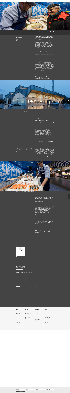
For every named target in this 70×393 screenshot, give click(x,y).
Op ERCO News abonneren (37, 323)
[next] (37, 189)
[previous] (32, 189)
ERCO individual (46, 321)
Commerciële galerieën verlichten (48, 313)
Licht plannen (26, 1)
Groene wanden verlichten (47, 317)
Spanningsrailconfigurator (18, 313)
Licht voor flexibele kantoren (48, 318)
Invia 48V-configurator (18, 314)
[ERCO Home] (17, 1)
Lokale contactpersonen (37, 319)
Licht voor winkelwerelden (27, 318)
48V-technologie (46, 322)
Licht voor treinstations (47, 325)
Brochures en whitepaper (18, 322)
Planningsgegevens (17, 321)
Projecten (23, 1)
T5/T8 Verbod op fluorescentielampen (48, 314)
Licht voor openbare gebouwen (28, 313)
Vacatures (36, 314)
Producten (20, 1)
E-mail (21, 272)
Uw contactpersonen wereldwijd (19, 269)
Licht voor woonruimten (27, 317)
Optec (42, 76)
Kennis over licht (27, 321)
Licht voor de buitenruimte (28, 314)
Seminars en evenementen (37, 320)
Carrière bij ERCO (36, 313)
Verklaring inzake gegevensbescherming (40, 287)
